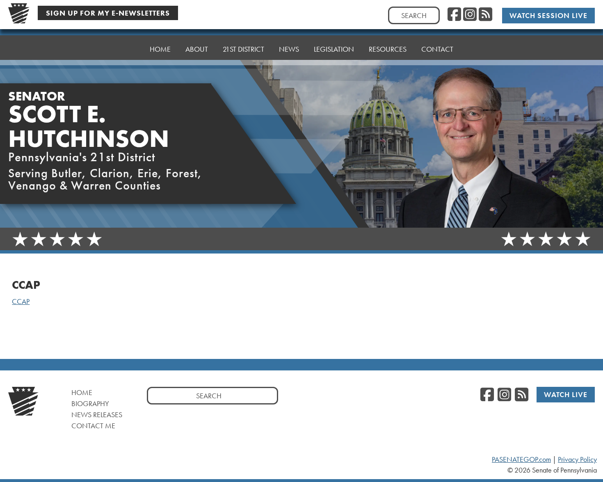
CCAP (21, 301)
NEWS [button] (289, 49)
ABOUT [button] (196, 49)
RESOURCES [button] (388, 49)
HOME (160, 49)
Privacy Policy (577, 459)
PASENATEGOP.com (521, 459)
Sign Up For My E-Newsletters (108, 13)
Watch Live (565, 394)
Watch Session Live (548, 15)
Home (81, 392)
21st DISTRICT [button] (243, 49)
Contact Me (93, 425)
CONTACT (437, 49)
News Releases (96, 414)
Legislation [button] (334, 49)
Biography (90, 403)
